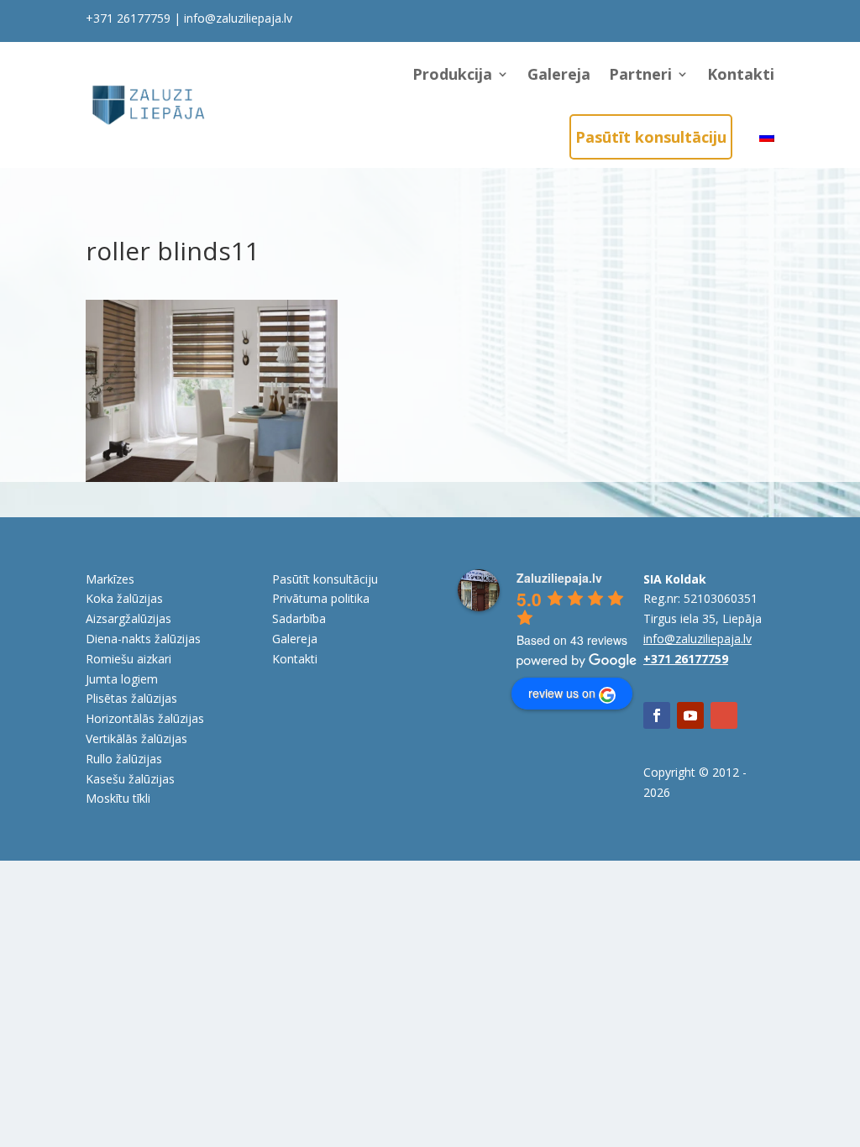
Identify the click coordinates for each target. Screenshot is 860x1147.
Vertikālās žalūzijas (136, 738)
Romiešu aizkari (128, 659)
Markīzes (110, 579)
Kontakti (740, 74)
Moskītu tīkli (118, 798)
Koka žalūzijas (124, 598)
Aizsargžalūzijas (128, 618)
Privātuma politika (321, 598)
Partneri (640, 74)
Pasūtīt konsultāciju (650, 137)
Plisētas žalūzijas (131, 698)
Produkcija (452, 74)
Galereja (558, 74)
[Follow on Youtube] (690, 715)
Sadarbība (299, 618)
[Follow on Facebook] (656, 715)
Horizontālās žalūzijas (145, 718)
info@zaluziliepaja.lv (238, 18)
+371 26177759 (128, 18)
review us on (561, 692)
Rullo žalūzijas (124, 759)
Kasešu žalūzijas (130, 779)
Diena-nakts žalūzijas (143, 639)
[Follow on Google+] (724, 715)
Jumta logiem (122, 679)
